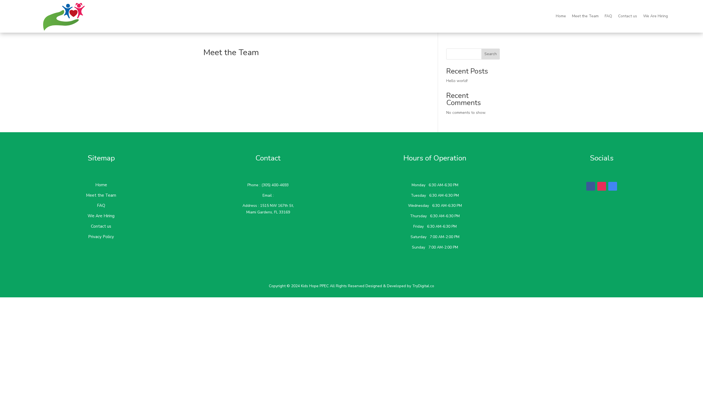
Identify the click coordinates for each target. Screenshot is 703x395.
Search (490, 54)
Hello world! (457, 80)
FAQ (608, 16)
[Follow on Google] (612, 186)
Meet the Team (585, 16)
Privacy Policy (101, 236)
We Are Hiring (655, 16)
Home (561, 16)
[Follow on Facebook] (590, 186)
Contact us (627, 16)
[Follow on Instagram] (601, 186)
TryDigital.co (423, 286)
